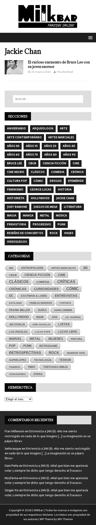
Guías (42, 310)
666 (11, 268)
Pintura (76, 339)
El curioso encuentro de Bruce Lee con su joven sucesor (59, 64)
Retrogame (48, 345)
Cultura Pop (17, 181)
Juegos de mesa (45, 207)
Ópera (38, 374)
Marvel (15, 339)
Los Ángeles (18, 331)
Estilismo (15, 303)
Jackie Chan (65, 198)
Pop (12, 346)
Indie (40, 317)
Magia (11, 215)
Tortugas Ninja (55, 367)
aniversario (16, 128)
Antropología (32, 268)
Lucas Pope (43, 331)
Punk (61, 224)
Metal (44, 215)
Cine (76, 163)
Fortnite (65, 303)
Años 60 (13, 154)
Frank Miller (19, 310)
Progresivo (42, 224)
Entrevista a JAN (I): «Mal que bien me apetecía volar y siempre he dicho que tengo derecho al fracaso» (46, 468)
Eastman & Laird (34, 295)
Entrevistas (66, 295)
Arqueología (42, 128)
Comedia (57, 172)
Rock (54, 233)
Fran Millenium (14, 431)
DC (11, 295)
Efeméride (76, 181)
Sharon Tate (76, 353)
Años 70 (32, 154)
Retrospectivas (25, 353)
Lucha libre (67, 331)
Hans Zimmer (63, 310)
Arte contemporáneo (24, 137)
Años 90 (69, 154)
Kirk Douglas (42, 324)
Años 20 (50, 146)
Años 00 (13, 146)
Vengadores (17, 374)
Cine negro (15, 172)
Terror (65, 360)
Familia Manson (41, 302)
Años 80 (50, 154)
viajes (68, 233)
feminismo (15, 189)
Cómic (38, 181)
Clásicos (38, 172)
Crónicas (17, 289)
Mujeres (55, 339)
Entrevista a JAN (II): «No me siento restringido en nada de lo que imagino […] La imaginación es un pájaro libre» (48, 436)
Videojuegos (17, 241)
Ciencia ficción (54, 163)
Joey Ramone (17, 207)
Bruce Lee (14, 163)
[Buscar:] (48, 99)
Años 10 (32, 146)
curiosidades (46, 289)
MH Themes (65, 519)
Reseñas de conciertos (25, 233)
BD (85, 268)
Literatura (73, 207)
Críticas (66, 282)
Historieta (15, 198)
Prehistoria (16, 224)
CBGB (32, 163)
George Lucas (40, 189)
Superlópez (17, 360)
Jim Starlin (17, 324)
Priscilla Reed (65, 72)
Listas (64, 324)
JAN (54, 317)
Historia (65, 189)
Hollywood (40, 198)
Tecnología (42, 360)
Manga (28, 215)
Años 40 (69, 146)
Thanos (14, 367)
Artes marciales (61, 137)
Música (61, 215)
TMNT (31, 367)
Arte (63, 128)
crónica (77, 172)
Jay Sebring (73, 317)
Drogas (56, 181)
